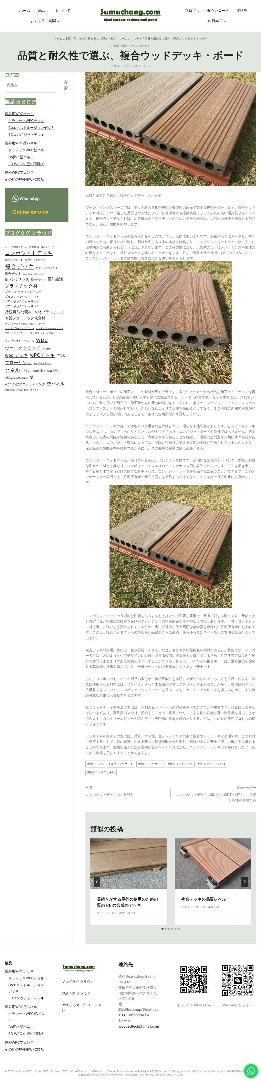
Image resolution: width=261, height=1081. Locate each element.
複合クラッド (47, 247)
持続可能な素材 (18, 312)
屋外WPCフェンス (19, 173)
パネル (12, 370)
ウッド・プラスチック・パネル (37, 333)
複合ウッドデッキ (180, 763)
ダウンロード (218, 10)
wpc (42, 339)
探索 (66, 85)
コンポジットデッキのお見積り (109, 791)
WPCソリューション (16, 377)
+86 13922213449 (133, 1015)
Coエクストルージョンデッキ (31, 128)
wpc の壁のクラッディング (25, 384)
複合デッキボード (120, 763)
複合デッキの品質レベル (203, 899)
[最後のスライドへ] (97, 882)
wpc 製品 (53, 370)
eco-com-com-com (33, 274)
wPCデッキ (42, 355)
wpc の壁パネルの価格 (16, 390)
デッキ (125, 65)
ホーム (24, 10)
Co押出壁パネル (21, 157)
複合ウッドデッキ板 (211, 763)
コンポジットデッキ (29, 253)
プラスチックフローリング (22, 301)
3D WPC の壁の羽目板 (26, 164)
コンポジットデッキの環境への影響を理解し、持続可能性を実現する (216, 794)
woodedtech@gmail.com (138, 1026)
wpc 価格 (39, 370)
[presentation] (128, 863)
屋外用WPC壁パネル (21, 143)
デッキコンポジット (47, 267)
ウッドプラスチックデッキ (19, 328)
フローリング (11, 333)
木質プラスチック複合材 (25, 318)
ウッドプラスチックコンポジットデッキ (25, 323)
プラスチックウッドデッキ (23, 292)
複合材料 (46, 348)
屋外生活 (55, 279)
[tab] (162, 929)
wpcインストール (42, 363)
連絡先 (241, 10)
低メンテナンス (17, 279)
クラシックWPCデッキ (26, 121)
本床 (61, 355)
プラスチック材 (21, 285)
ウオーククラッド (23, 348)
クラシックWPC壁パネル (28, 150)
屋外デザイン (38, 279)
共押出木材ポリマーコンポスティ (130, 45)
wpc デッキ (16, 355)
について (63, 10)
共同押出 (34, 247)
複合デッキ (95, 763)
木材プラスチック (49, 312)
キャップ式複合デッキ (16, 247)
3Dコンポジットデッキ (26, 135)
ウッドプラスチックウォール (19, 341)
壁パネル (56, 383)
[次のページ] (244, 882)
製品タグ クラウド (76, 993)
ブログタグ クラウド (78, 982)
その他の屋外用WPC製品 (24, 180)
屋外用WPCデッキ (19, 114)
